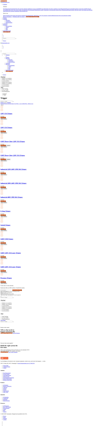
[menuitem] (5, 4)
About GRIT (5, 365)
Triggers (4, 388)
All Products (5, 385)
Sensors (4, 389)
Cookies (4, 419)
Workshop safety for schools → (19, 16)
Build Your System (4, 352)
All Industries (6, 397)
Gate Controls (6, 391)
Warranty (5, 418)
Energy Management (7, 378)
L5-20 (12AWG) (5, 81)
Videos (4, 409)
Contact (4, 367)
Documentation (6, 408)
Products (5, 93)
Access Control (5, 90)
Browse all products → (8, 16)
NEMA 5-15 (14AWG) (7, 78)
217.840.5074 (32, 363)
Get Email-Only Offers (17, 290)
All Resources (6, 405)
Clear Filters (3, 320)
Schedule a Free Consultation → (32, 16)
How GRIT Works (7, 407)
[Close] (1, 296)
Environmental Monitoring (8, 377)
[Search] (15, 38)
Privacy (4, 416)
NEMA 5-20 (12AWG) (7, 79)
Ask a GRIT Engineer (12, 352)
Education (5, 399)
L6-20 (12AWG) (5, 86)
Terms (4, 417)
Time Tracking (5, 88)
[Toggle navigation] (1, 50)
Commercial (5, 398)
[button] (6, 102)
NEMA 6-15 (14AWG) (7, 83)
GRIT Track (5, 392)
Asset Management (7, 375)
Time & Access (6, 376)
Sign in (4, 40)
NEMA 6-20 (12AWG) (7, 82)
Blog (4, 410)
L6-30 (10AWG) (5, 84)
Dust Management (6, 91)
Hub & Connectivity (7, 386)
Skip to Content (4, 1)
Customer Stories (6, 366)
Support (4, 411)
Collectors (5, 387)
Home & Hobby (6, 400)
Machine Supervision (7, 380)
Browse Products (16, 333)
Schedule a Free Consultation (6, 333)
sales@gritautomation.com (23, 363)
